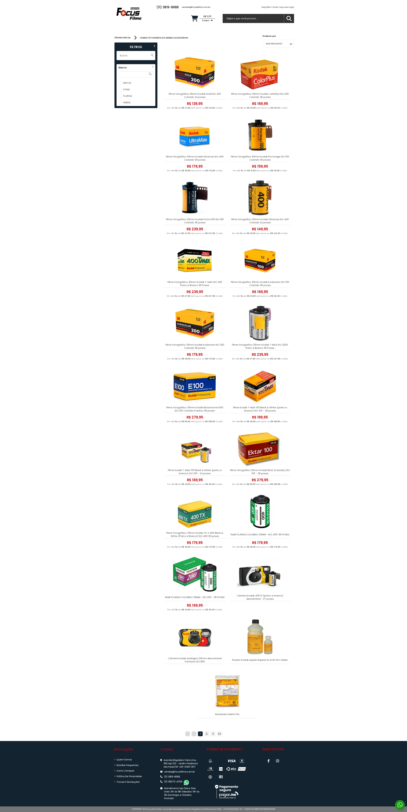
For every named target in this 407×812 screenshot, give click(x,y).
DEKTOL (127, 83)
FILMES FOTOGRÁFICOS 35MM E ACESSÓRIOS (164, 37)
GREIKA (127, 102)
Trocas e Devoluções (127, 782)
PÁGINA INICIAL (122, 38)
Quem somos (123, 759)
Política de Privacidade (128, 776)
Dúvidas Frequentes (126, 765)
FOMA (126, 89)
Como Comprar (124, 770)
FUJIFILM (127, 96)
